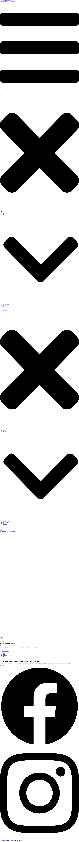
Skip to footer (8, 0)
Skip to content (3, 0)
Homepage (2, 645)
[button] (39, 107)
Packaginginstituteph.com (6, 840)
